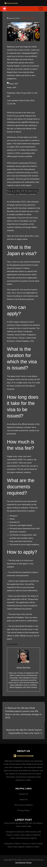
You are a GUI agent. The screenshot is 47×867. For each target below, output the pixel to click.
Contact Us (23, 794)
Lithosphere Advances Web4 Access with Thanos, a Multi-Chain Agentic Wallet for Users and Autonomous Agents (23, 835)
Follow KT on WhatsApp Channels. (22, 194)
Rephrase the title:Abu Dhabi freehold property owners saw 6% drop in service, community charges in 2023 (23, 713)
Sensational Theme (23, 862)
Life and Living (29, 18)
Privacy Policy (23, 810)
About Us (23, 799)
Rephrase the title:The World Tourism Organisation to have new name (24, 731)
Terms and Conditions (23, 805)
